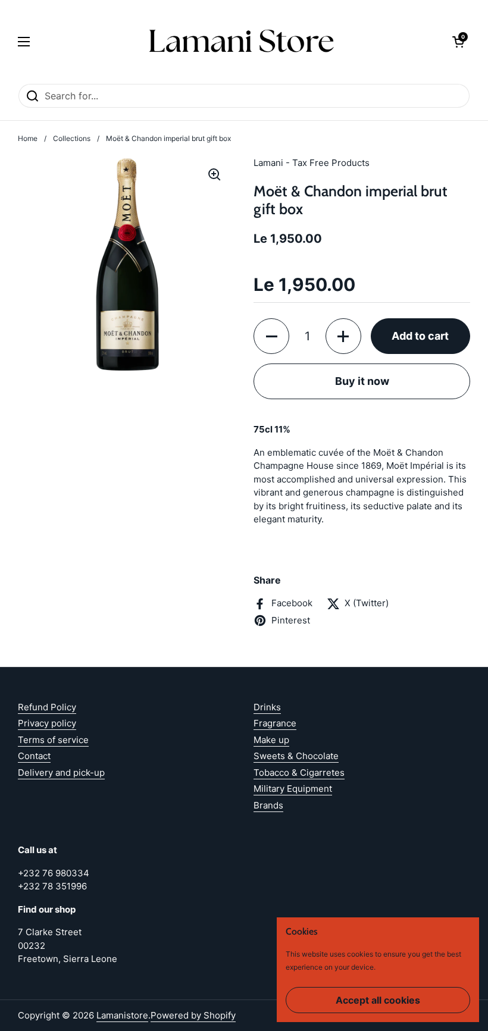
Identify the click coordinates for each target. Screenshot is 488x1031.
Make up (271, 739)
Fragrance (275, 723)
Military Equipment (293, 788)
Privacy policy (47, 723)
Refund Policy (47, 707)
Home (27, 138)
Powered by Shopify (193, 1015)
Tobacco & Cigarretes (299, 772)
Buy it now (362, 381)
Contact (34, 756)
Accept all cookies (378, 1000)
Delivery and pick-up (61, 772)
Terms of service (53, 739)
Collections (71, 138)
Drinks (267, 707)
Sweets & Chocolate (296, 756)
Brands (268, 805)
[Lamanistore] (241, 41)
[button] (458, 42)
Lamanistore (122, 1015)
